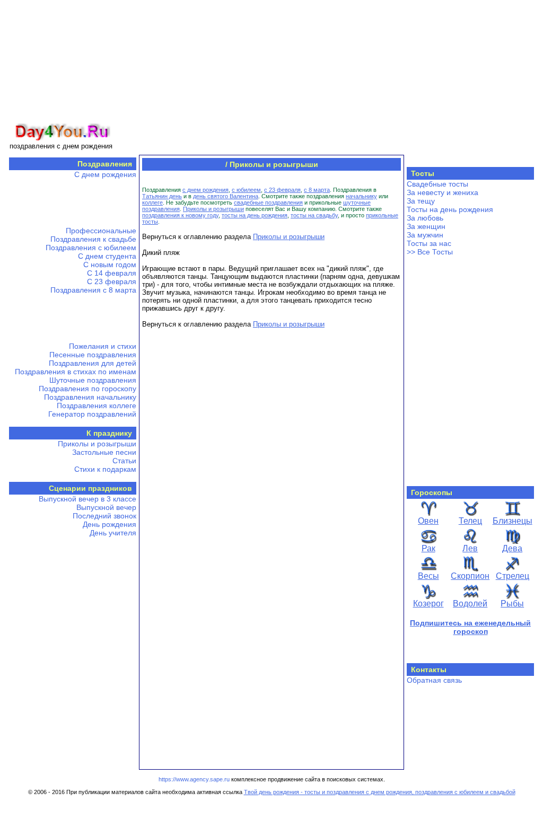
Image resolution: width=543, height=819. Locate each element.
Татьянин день (162, 196)
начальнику (361, 196)
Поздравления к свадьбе (93, 239)
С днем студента (107, 256)
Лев (470, 548)
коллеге (152, 202)
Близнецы (512, 520)
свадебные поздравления (268, 202)
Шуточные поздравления (92, 380)
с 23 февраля (282, 190)
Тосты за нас (429, 243)
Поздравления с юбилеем (91, 247)
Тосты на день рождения (450, 209)
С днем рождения (105, 174)
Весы (428, 575)
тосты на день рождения (254, 215)
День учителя (113, 533)
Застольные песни (104, 452)
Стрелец (512, 575)
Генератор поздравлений (92, 414)
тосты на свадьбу (314, 215)
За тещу (421, 201)
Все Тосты (435, 252)
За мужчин (425, 235)
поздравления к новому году (180, 215)
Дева (512, 548)
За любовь (425, 218)
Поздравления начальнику (90, 397)
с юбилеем (246, 190)
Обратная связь (434, 680)
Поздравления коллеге (96, 405)
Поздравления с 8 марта (93, 290)
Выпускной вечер (106, 507)
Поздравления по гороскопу (87, 388)
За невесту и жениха (442, 192)
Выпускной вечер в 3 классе (87, 499)
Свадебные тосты (437, 184)
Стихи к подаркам (105, 469)
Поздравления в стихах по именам (75, 371)
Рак (428, 548)
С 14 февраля (111, 273)
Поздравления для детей (92, 363)
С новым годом (109, 264)
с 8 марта (317, 190)
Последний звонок (104, 516)
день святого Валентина (225, 196)
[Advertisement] (325, 76)
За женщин (426, 226)
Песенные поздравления (92, 354)
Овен (428, 520)
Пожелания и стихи (102, 346)
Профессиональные (101, 230)
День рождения (109, 524)
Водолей (470, 603)
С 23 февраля (111, 281)
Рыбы (512, 603)
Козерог (428, 603)
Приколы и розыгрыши (97, 443)
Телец (470, 520)
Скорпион (470, 575)
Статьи (124, 460)
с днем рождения (205, 190)
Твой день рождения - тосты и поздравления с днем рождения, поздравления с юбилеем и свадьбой (379, 792)
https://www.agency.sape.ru (194, 779)
